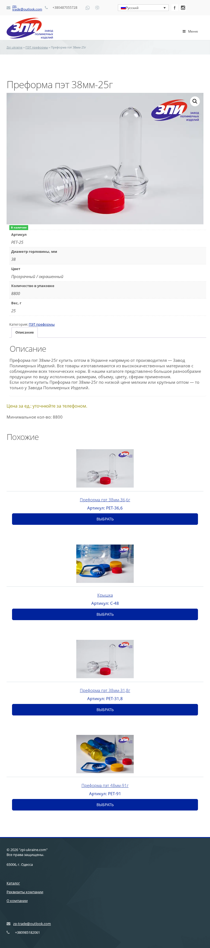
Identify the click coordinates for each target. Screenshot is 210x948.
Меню (193, 31)
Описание (24, 332)
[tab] (24, 332)
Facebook (174, 7)
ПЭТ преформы (36, 47)
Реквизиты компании (25, 891)
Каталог (13, 883)
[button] (195, 101)
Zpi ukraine (14, 47)
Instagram (183, 7)
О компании (17, 900)
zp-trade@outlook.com (27, 7)
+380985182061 (27, 932)
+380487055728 (64, 7)
